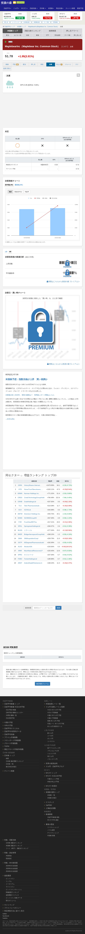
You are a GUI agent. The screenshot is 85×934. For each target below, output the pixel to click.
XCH (20, 510)
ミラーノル (28, 530)
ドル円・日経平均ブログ (55, 766)
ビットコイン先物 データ (14, 898)
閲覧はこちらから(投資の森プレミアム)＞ (64, 364)
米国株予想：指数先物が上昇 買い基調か (27, 379)
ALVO (20, 546)
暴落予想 (80, 8)
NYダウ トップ (51, 773)
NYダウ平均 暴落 (52, 820)
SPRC (20, 555)
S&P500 (49, 805)
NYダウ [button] (23, 8)
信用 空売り (7, 68)
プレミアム (20, 2)
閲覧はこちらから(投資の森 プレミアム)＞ (64, 281)
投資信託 (9, 858)
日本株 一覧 (10, 764)
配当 (7, 35)
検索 (58, 608)
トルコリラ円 (51, 753)
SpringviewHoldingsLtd (32, 526)
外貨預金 (9, 856)
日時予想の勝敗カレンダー (14, 712)
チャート (68, 64)
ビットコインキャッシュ (14, 889)
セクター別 (17, 35)
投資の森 (6, 2)
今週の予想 (8, 722)
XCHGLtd (27, 510)
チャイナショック (53, 833)
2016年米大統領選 (12, 871)
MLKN (20, 530)
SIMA (20, 538)
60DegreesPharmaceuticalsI (34, 542)
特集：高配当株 (10, 840)
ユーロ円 (50, 736)
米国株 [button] (50, 8)
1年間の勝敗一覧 (11, 715)
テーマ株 (46, 22)
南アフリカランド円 (53, 748)
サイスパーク (28, 555)
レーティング (15, 22)
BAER (20, 534)
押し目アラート (72, 31)
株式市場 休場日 (11, 767)
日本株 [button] (42, 8)
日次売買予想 (10, 718)
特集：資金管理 (10, 853)
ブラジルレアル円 (53, 751)
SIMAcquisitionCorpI (31, 538)
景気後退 (57, 35)
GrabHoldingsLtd (30, 501)
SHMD (20, 518)
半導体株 (55, 22)
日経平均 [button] (7, 8)
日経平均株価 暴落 (53, 817)
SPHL (20, 526)
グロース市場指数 (11, 743)
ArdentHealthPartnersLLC (33, 563)
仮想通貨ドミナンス (12, 895)
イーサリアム (10, 884)
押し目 (6, 22)
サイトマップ (9, 905)
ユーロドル (51, 741)
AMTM (20, 514)
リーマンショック (53, 827)
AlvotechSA (28, 546)
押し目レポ (77, 35)
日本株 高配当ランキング (14, 843)
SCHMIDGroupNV (30, 518)
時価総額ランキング (12, 892)
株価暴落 (49, 814)
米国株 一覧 (51, 795)
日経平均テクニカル (11, 728)
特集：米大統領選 (11, 863)
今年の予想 (8, 725)
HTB (20, 489)
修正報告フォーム (42, 684)
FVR (20, 522)
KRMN (20, 493)
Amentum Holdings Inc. (32, 514)
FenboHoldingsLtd (30, 559)
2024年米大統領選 (12, 866)
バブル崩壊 (51, 830)
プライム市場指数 (11, 737)
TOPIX (6, 746)
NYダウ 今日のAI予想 (54, 776)
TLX (20, 506)
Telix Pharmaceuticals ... (32, 506)
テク (76, 64)
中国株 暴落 (51, 835)
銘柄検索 (52, 31)
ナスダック (50, 802)
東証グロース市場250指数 (14, 749)
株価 (7, 64)
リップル (9, 881)
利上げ (59, 64)
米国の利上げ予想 (53, 781)
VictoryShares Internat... (32, 485)
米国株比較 (37, 22)
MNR (20, 551)
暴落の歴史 (50, 824)
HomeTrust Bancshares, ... (33, 489)
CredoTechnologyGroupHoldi (34, 497)
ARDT (20, 563)
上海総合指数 (51, 808)
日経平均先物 (9, 734)
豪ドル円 (50, 733)
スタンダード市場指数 (12, 740)
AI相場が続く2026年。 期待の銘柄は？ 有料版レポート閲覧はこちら (30, 395)
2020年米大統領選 (12, 868)
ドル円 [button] (15, 8)
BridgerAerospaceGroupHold (34, 534)
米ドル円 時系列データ (54, 726)
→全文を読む (10, 419)
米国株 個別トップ (53, 792)
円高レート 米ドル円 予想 (55, 723)
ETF (47, 35)
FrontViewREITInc (30, 522)
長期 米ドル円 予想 (53, 721)
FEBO (20, 559)
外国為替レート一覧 (53, 704)
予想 (15, 64)
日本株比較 (26, 22)
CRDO (20, 497)
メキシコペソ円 (52, 759)
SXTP (20, 542)
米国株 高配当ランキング (14, 845)
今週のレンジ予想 (53, 779)
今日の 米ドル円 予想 (54, 710)
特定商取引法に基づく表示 (14, 911)
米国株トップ (12, 31)
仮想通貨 (7, 876)
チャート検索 (70, 8)
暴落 (37, 35)
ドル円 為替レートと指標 (55, 707)
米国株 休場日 (51, 798)
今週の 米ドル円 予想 (54, 715)
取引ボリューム (11, 900)
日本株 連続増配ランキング (15, 761)
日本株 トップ (9, 755)
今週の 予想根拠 (52, 718)
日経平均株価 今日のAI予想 (14, 707)
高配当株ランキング (33, 31)
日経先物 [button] (33, 8)
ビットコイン (10, 878)
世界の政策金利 (51, 763)
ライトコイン (10, 887)
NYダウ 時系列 (51, 786)
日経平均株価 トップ (12, 704)
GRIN (20, 485)
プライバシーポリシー (12, 908)
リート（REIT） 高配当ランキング (17, 848)
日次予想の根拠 (11, 710)
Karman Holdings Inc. (31, 493)
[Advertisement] (42, 110)
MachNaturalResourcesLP (33, 551)
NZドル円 (50, 756)
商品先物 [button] (59, 8)
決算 (27, 35)
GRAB (20, 501)
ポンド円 (50, 738)
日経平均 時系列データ (12, 731)
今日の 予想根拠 (52, 712)
